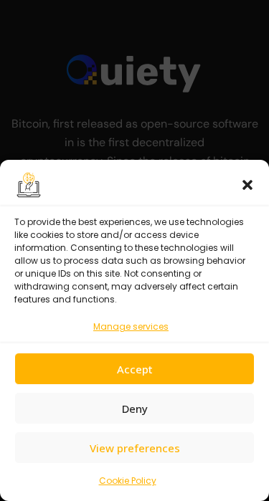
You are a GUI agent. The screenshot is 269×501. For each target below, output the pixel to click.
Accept (135, 369)
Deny (135, 408)
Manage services (131, 326)
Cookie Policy (127, 480)
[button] (247, 185)
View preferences (135, 448)
